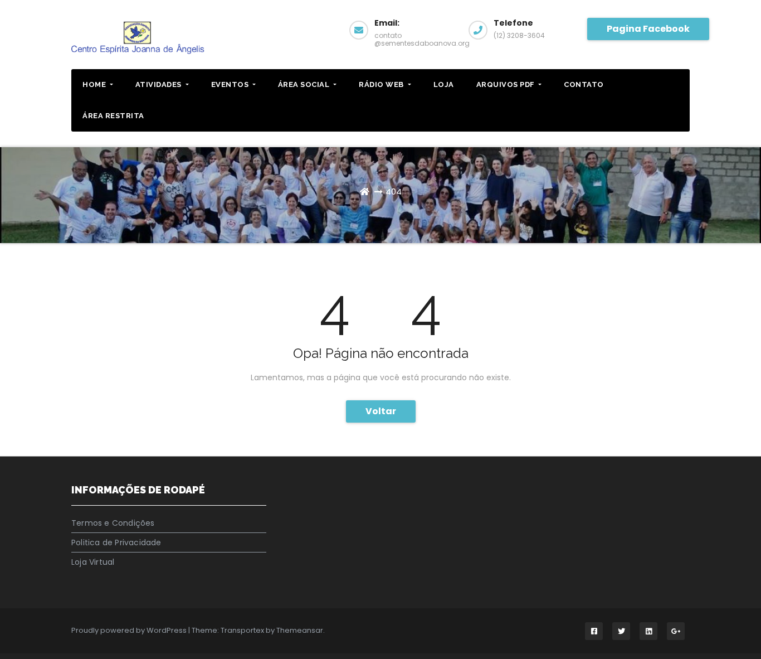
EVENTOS (231, 84)
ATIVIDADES (159, 84)
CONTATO (584, 84)
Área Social (304, 84)
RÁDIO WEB (382, 84)
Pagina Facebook (648, 28)
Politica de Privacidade (116, 542)
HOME (95, 84)
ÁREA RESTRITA (113, 116)
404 (394, 191)
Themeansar (299, 630)
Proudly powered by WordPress (129, 630)
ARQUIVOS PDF (506, 84)
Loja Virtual (92, 562)
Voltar (380, 411)
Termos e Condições (113, 523)
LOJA (443, 84)
